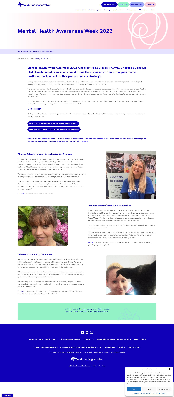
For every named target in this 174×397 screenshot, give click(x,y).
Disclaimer (110, 347)
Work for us (123, 4)
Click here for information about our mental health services (53, 124)
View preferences (164, 389)
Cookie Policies (137, 393)
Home (20, 51)
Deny (149, 389)
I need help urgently (109, 4)
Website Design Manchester (79, 366)
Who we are (143, 10)
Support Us (89, 339)
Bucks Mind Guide (136, 4)
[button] (170, 369)
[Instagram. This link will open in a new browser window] (91, 333)
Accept (134, 389)
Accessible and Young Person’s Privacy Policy (81, 347)
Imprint (163, 393)
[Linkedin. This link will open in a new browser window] (87, 333)
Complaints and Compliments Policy (114, 339)
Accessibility (140, 339)
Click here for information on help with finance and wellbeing (54, 129)
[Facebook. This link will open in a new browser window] (82, 333)
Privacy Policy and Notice (151, 393)
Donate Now (150, 4)
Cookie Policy (134, 347)
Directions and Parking (70, 339)
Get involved (117, 10)
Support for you (94, 10)
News (153, 10)
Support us (130, 10)
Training (107, 10)
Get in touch (79, 10)
